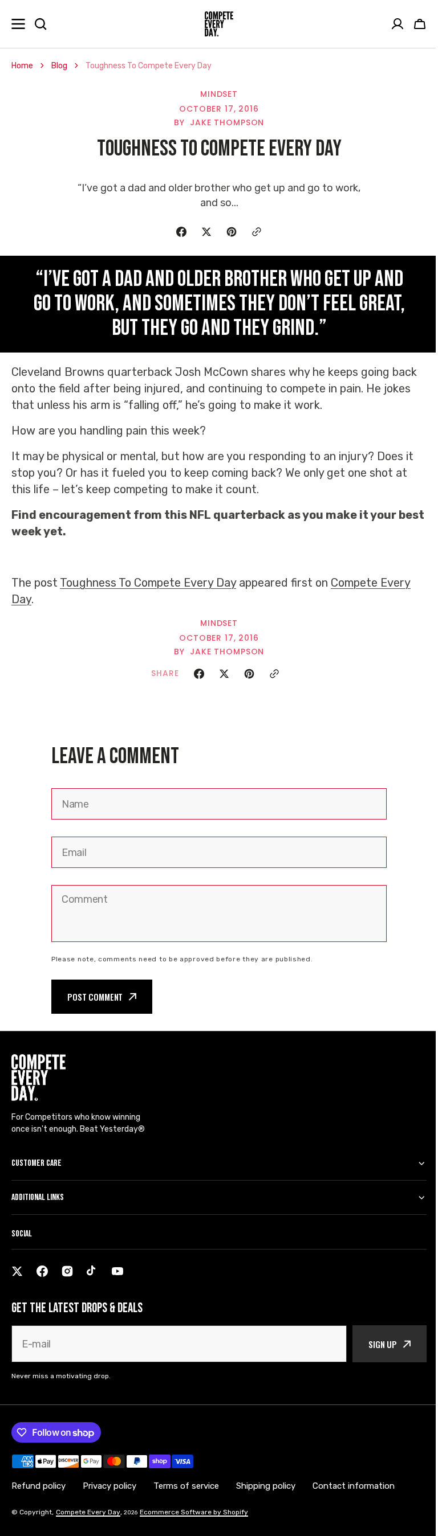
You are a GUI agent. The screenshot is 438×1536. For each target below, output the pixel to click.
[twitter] (17, 1271)
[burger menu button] (18, 24)
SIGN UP (374, 1344)
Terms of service (186, 1486)
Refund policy (38, 1486)
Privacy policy (109, 1486)
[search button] (40, 24)
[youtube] (117, 1271)
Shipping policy (265, 1486)
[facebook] (42, 1271)
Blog (59, 66)
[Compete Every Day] (219, 23)
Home (22, 66)
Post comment (95, 996)
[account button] (397, 24)
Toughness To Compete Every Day (148, 582)
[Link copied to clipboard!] (256, 231)
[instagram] (67, 1271)
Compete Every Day (88, 1512)
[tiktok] (92, 1271)
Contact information (354, 1486)
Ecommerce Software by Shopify (194, 1512)
